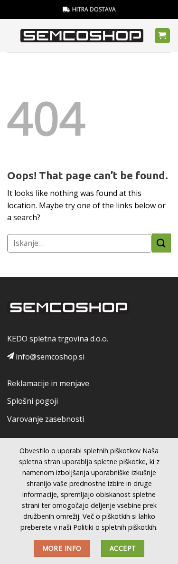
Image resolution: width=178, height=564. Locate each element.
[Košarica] (162, 36)
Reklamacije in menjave (48, 383)
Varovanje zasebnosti (45, 419)
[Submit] (161, 242)
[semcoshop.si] (82, 35)
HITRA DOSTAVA (94, 9)
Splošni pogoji (32, 401)
